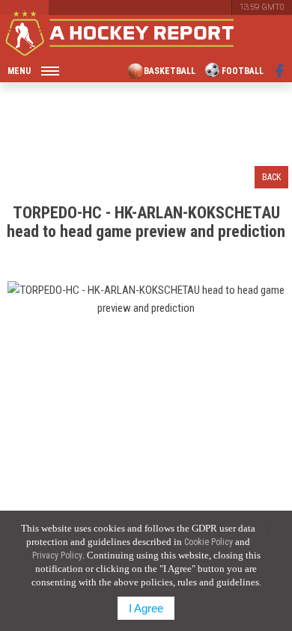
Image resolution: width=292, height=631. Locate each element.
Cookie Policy (208, 542)
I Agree (146, 608)
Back (271, 177)
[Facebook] (279, 71)
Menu (19, 71)
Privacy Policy (57, 555)
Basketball (169, 71)
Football (243, 71)
